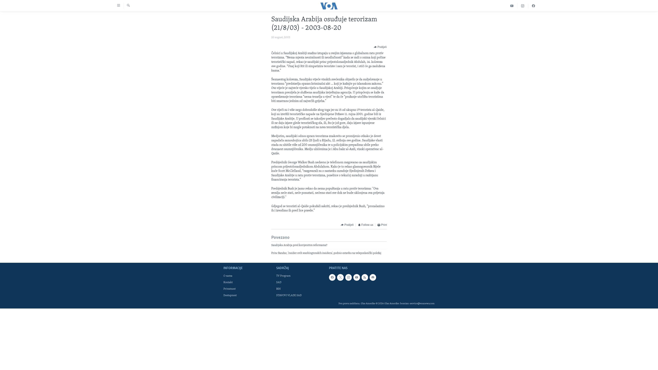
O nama (227, 276)
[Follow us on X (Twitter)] (340, 277)
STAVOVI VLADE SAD (289, 295)
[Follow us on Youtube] (356, 277)
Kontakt (228, 282)
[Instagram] (522, 6)
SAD (278, 282)
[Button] (380, 47)
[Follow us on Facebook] (332, 277)
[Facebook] (533, 6)
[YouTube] (512, 6)
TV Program (283, 276)
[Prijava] (373, 277)
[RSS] (365, 277)
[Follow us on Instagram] (348, 277)
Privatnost (229, 289)
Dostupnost (230, 295)
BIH (278, 289)
